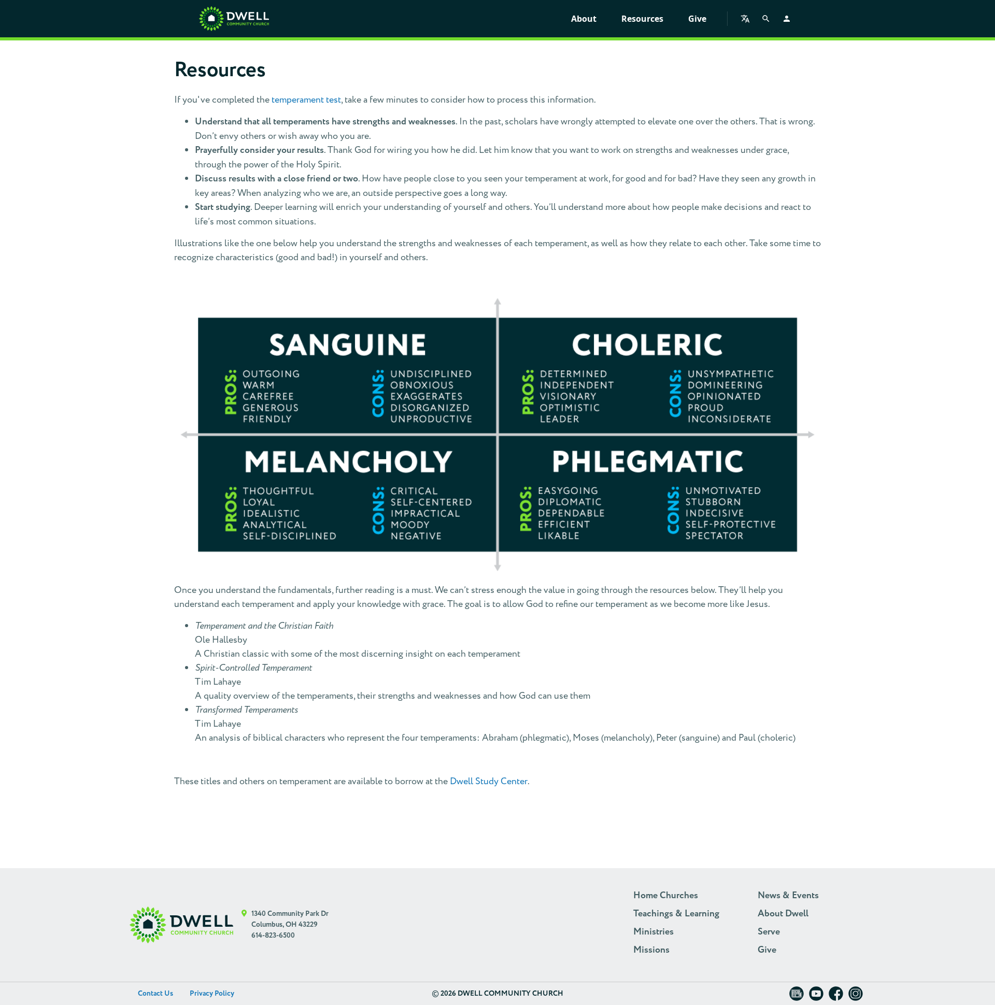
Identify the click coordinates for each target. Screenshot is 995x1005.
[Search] (766, 18)
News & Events (788, 895)
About (583, 18)
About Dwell (783, 914)
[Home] (234, 18)
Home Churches (665, 895)
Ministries (653, 932)
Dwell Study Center (489, 781)
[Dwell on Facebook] (836, 997)
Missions (651, 950)
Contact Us (155, 993)
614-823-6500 (273, 935)
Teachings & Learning (676, 914)
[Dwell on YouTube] (816, 997)
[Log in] (786, 18)
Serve (769, 932)
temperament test (306, 99)
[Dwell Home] (181, 925)
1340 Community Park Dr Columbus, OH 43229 (290, 919)
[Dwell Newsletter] (796, 997)
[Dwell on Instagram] (855, 997)
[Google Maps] (244, 925)
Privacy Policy (212, 993)
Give (697, 18)
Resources (642, 18)
